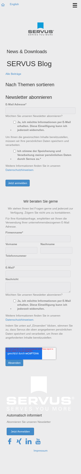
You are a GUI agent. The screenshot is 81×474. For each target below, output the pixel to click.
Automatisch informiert (24, 415)
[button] (20, 431)
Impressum (41, 450)
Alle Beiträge (13, 73)
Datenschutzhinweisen (19, 169)
